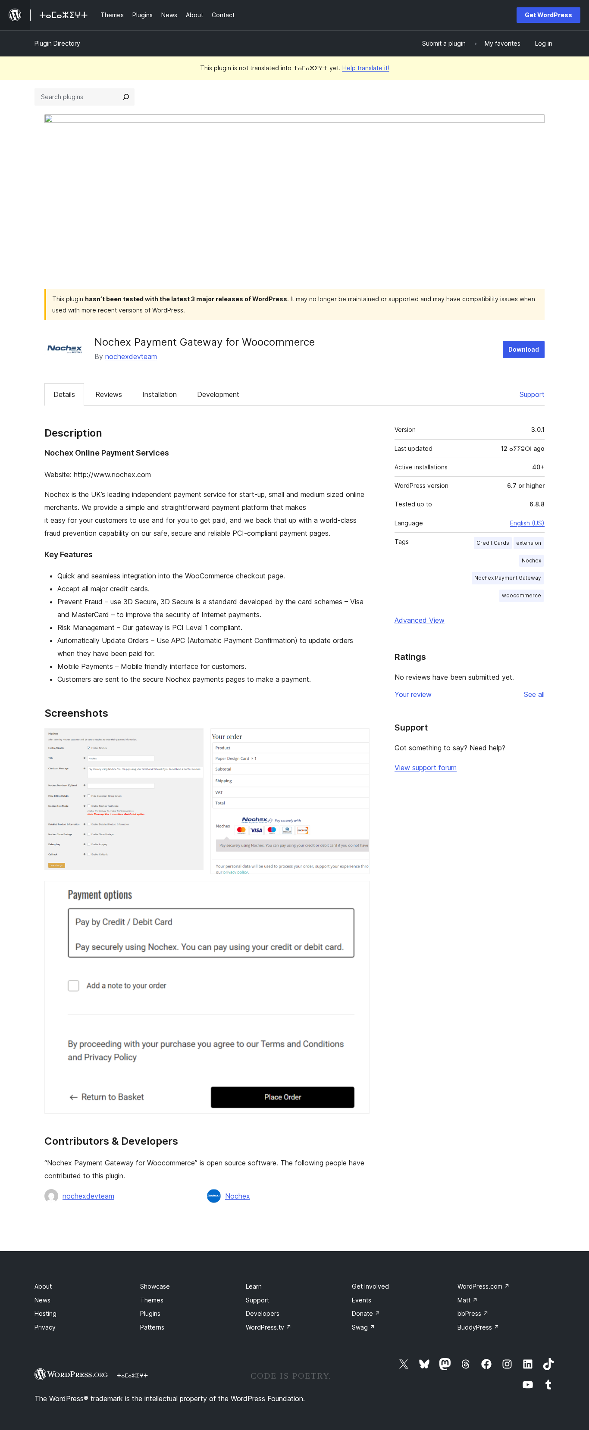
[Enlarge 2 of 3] (358, 740)
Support (532, 394)
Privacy (45, 1327)
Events (361, 1300)
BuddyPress (478, 1327)
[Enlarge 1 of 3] (192, 740)
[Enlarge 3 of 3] (358, 892)
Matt (467, 1300)
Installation (159, 394)
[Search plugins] (126, 97)
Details (64, 394)
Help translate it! (365, 68)
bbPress (473, 1313)
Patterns (152, 1327)
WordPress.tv (268, 1327)
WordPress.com (483, 1286)
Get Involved (370, 1286)
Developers (262, 1313)
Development (218, 394)
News (42, 1300)
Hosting (45, 1313)
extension (528, 543)
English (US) (527, 523)
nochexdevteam (131, 356)
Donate (366, 1313)
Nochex (237, 1196)
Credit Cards (492, 543)
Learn (254, 1286)
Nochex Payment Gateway (507, 577)
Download (523, 349)
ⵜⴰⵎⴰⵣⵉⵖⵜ (132, 1375)
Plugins (150, 1313)
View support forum (426, 767)
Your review (413, 694)
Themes (151, 1300)
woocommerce (521, 595)
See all (534, 694)
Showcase (155, 1286)
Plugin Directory (57, 43)
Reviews (108, 394)
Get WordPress (548, 15)
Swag (363, 1327)
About (43, 1286)
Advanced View (420, 620)
